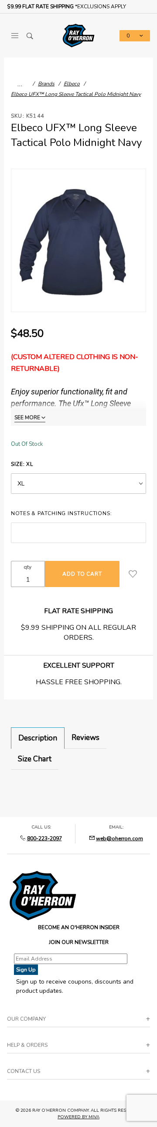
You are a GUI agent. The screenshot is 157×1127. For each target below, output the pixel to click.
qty (27, 567)
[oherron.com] (78, 35)
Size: (22, 464)
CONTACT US (23, 1071)
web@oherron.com (119, 838)
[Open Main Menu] (14, 35)
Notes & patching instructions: (61, 513)
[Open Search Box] (30, 35)
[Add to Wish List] (132, 574)
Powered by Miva (78, 1117)
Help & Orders (27, 1045)
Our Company (26, 1018)
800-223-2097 (44, 838)
